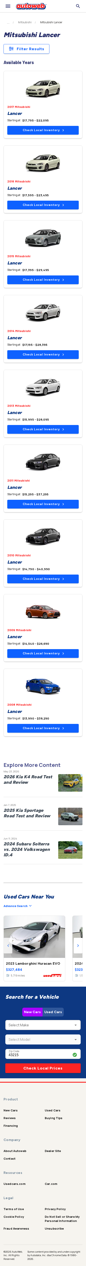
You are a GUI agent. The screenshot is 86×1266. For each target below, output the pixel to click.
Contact (9, 1159)
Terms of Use (14, 1209)
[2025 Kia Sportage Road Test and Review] (70, 816)
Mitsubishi (25, 22)
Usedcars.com (15, 1184)
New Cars (32, 1012)
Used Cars (53, 1012)
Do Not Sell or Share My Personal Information (62, 1219)
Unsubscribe (54, 1228)
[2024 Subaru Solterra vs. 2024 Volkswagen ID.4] (70, 850)
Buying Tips (54, 1118)
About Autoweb (15, 1151)
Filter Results (30, 48)
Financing (11, 1126)
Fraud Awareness (16, 1228)
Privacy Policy (55, 1209)
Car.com (51, 1184)
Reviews (10, 1118)
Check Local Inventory (41, 130)
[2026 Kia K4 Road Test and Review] (70, 783)
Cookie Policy (14, 1217)
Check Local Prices (43, 1068)
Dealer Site (53, 1151)
